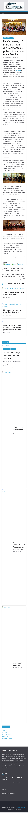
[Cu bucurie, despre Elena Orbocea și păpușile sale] (7, 664)
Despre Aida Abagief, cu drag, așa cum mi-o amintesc (13, 355)
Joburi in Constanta (7, 738)
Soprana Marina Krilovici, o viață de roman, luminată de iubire (18, 428)
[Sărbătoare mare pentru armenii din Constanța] (14, 304)
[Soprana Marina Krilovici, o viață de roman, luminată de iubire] (7, 429)
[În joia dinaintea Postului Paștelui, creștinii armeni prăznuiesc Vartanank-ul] (8, 322)
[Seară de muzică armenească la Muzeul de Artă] (13, 288)
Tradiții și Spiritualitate (9, 37)
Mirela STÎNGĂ (16, 57)
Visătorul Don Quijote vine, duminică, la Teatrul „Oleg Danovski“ (14, 270)
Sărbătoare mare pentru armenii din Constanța (12, 311)
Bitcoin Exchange (6, 734)
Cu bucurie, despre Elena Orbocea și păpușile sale (18, 663)
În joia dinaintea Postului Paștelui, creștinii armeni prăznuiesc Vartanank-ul (12, 328)
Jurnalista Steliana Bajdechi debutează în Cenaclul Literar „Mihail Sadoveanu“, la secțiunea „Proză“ (13, 277)
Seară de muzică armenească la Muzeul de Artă (13, 293)
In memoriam (6, 349)
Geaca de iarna (5, 736)
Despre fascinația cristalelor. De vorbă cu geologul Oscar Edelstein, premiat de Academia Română (19, 546)
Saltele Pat (4, 732)
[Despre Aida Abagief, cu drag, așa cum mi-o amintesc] (14, 346)
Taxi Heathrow (5, 730)
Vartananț (18, 70)
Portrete (13, 349)
